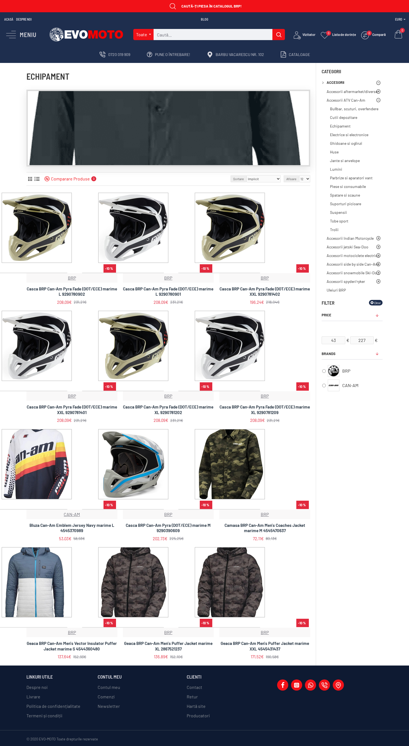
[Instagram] (296, 685)
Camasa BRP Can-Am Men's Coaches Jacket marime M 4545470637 (265, 528)
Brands (329, 353)
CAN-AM (72, 514)
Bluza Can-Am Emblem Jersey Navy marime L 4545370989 (71, 528)
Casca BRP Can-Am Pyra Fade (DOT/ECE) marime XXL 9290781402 (265, 291)
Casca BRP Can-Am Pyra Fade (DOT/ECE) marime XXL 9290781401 (72, 409)
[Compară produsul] (111, 271)
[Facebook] (282, 685)
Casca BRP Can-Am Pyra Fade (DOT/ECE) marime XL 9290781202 (168, 409)
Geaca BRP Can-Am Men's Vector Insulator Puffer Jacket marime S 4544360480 (72, 646)
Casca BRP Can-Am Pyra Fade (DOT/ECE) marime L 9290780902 (72, 291)
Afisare (291, 179)
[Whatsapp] (310, 685)
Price (326, 315)
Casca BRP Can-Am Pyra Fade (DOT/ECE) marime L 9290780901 (168, 291)
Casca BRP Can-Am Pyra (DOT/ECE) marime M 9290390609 (168, 528)
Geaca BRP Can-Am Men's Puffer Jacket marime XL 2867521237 (168, 646)
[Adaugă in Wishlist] (101, 271)
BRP (72, 277)
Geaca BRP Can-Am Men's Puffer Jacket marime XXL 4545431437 (265, 646)
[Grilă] (29, 178)
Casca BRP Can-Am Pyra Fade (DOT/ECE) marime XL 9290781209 (265, 409)
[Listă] (36, 178)
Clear (377, 303)
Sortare (238, 179)
